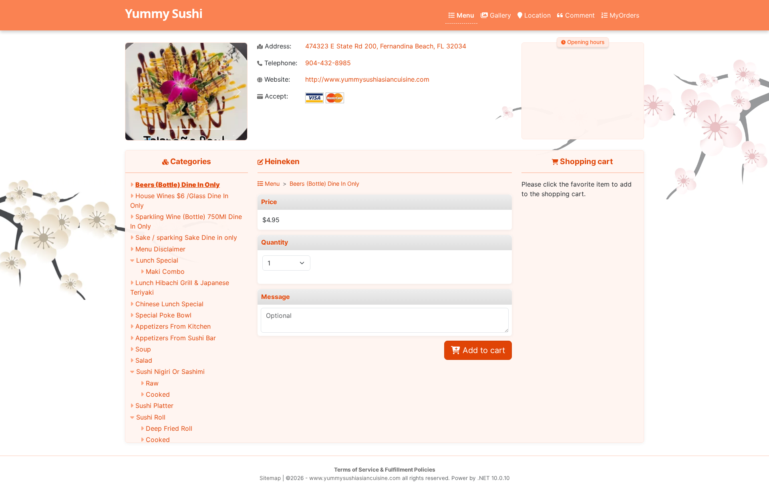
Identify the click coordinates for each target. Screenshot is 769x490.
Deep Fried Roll (169, 428)
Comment (579, 15)
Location (536, 15)
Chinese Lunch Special (169, 304)
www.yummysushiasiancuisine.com (355, 478)
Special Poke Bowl (163, 315)
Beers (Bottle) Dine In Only (177, 185)
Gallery (499, 15)
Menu (464, 15)
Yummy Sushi (163, 13)
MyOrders (623, 15)
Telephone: (279, 63)
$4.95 (271, 220)
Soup (143, 349)
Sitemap (270, 478)
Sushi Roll (150, 417)
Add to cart (482, 350)
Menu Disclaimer (160, 249)
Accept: (275, 96)
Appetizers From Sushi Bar (175, 338)
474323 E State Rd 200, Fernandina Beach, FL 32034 (385, 46)
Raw (152, 383)
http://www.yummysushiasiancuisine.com (367, 79)
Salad (143, 360)
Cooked (158, 394)
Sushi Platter (154, 406)
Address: (277, 46)
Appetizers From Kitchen (173, 326)
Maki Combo (165, 271)
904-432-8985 (328, 63)
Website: (276, 79)
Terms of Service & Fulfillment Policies (384, 469)
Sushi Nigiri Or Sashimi (170, 372)
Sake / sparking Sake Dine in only (186, 237)
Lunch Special (157, 260)
